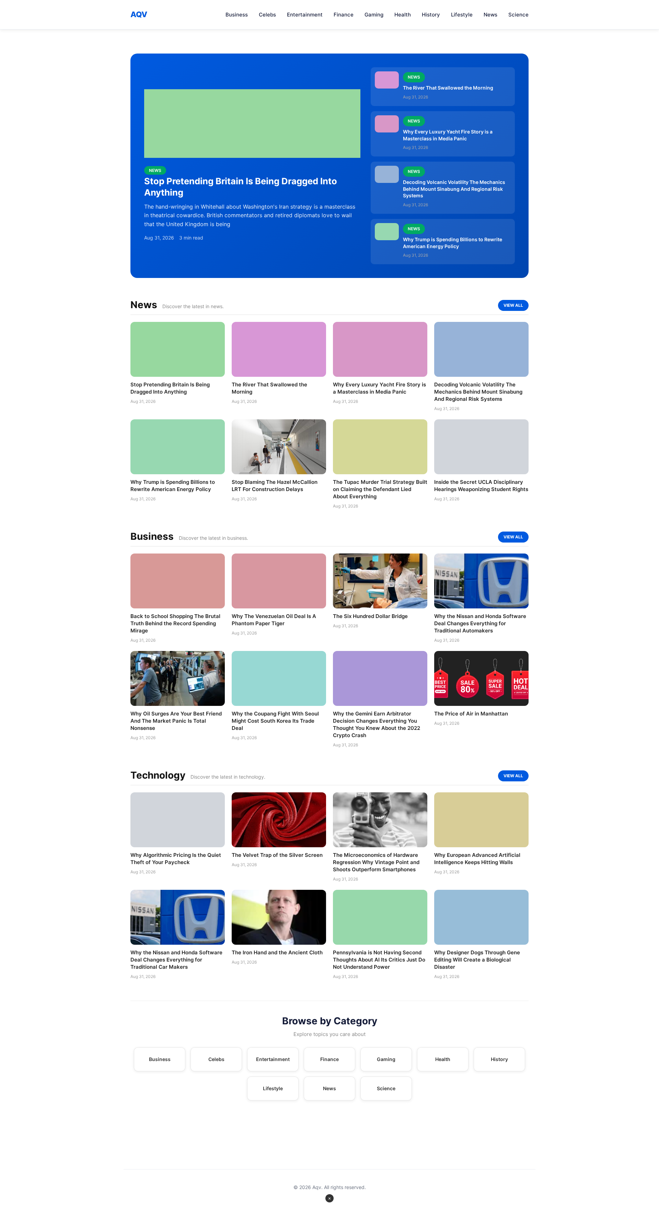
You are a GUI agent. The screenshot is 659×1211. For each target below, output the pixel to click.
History (431, 14)
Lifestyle (462, 14)
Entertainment (305, 14)
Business (237, 14)
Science (518, 14)
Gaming (374, 14)
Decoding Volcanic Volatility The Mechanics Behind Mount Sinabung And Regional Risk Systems (454, 188)
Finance (344, 14)
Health (402, 14)
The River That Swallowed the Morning (448, 88)
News (490, 14)
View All (513, 305)
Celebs (267, 14)
